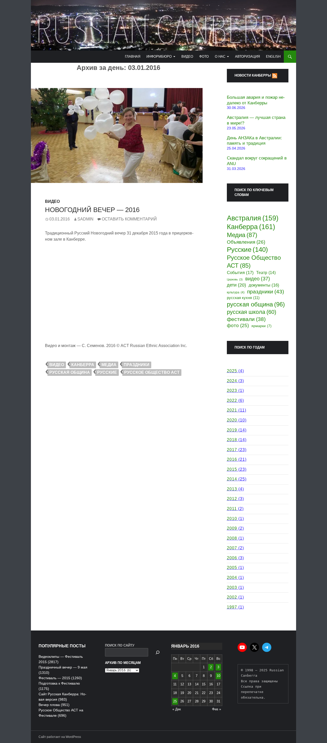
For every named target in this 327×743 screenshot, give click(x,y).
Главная (132, 56)
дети (236, 285)
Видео (187, 56)
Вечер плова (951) (54, 705)
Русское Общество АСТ (152, 372)
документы (264, 285)
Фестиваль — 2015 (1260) (60, 678)
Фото (204, 56)
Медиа (108, 365)
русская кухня (243, 297)
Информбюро (159, 56)
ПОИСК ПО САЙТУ (119, 645)
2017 (232, 450)
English (273, 56)
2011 (232, 508)
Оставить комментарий (129, 219)
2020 (232, 420)
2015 (232, 469)
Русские (107, 372)
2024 (232, 381)
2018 (232, 440)
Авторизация (247, 56)
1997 (232, 607)
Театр (266, 272)
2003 (232, 587)
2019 (232, 430)
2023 (232, 390)
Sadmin (85, 219)
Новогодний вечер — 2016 (92, 210)
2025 (232, 371)
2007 (232, 548)
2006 (232, 558)
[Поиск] (158, 652)
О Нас (220, 56)
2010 (232, 518)
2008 (232, 538)
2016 (232, 459)
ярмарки (261, 326)
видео (56, 365)
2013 (232, 489)
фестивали (246, 319)
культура (235, 292)
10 (218, 676)
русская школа (251, 312)
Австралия (252, 218)
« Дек (176, 709)
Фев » (216, 709)
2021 (232, 410)
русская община (69, 372)
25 (175, 701)
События (240, 272)
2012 (232, 499)
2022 (232, 400)
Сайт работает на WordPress (60, 737)
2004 (232, 577)
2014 (232, 479)
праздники (136, 365)
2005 (232, 567)
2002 (232, 597)
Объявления (246, 242)
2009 (232, 528)
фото (238, 325)
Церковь (235, 279)
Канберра (82, 365)
